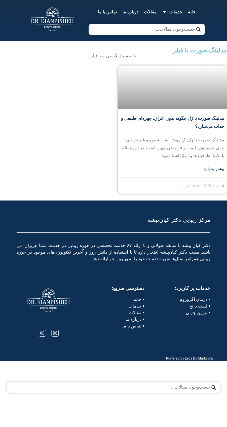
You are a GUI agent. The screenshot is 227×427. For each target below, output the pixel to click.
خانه (192, 11)
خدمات (175, 11)
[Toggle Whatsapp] (20, 412)
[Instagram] (55, 333)
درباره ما (130, 11)
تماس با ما (107, 11)
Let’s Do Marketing (199, 358)
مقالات (150, 11)
